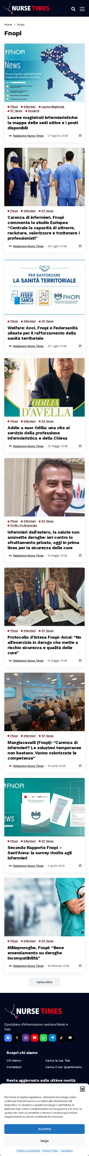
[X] (17, 1038)
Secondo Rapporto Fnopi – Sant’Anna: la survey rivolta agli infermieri (40, 853)
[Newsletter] (70, 1038)
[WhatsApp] (43, 1038)
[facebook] (8, 1038)
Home (8, 24)
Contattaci (66, 1150)
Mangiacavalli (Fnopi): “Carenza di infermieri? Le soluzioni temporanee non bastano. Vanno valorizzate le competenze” (44, 750)
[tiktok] (61, 1038)
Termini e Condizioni (28, 1150)
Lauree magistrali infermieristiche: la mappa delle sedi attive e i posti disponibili (43, 122)
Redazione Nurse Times (28, 135)
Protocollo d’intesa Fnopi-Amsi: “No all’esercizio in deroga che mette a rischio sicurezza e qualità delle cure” (44, 645)
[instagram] (26, 1038)
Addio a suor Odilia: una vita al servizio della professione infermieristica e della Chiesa (39, 433)
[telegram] (52, 1038)
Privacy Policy (50, 1150)
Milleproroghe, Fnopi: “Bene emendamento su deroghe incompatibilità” (36, 953)
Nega (45, 1141)
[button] (82, 1089)
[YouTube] (34, 1038)
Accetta (44, 1129)
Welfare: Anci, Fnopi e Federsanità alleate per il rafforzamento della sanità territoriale (43, 333)
